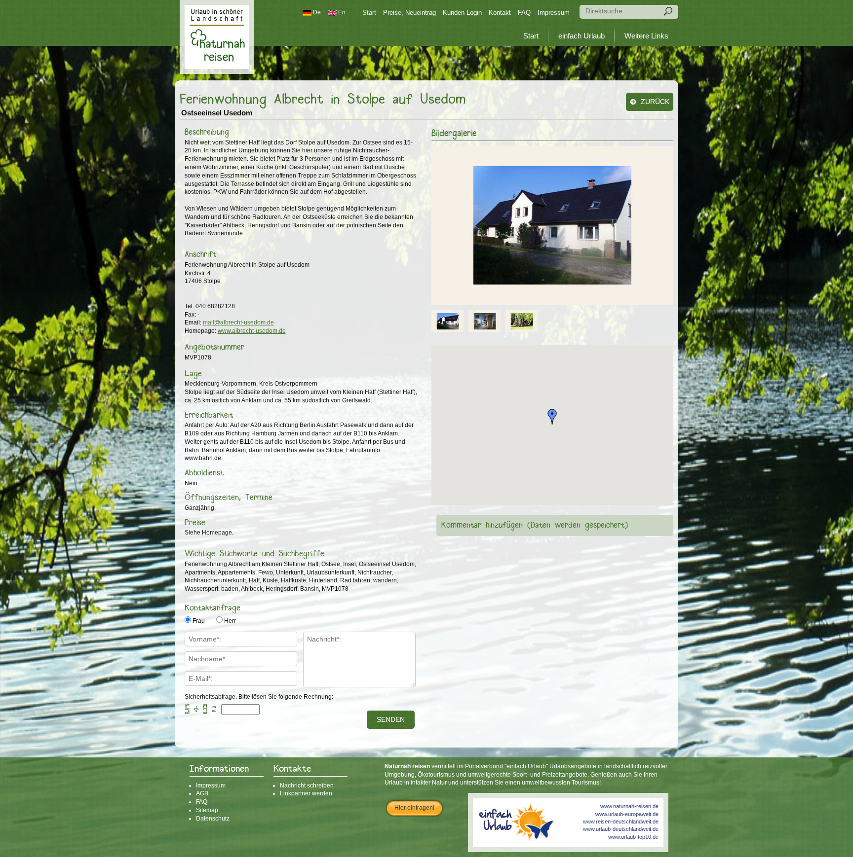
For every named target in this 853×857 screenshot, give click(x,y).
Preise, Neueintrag (409, 12)
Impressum (554, 12)
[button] (552, 417)
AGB (202, 793)
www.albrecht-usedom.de (252, 330)
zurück (654, 102)
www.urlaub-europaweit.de (627, 814)
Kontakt (500, 12)
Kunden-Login (462, 12)
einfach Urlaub (581, 36)
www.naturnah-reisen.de (629, 806)
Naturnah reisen (217, 37)
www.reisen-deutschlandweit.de (621, 821)
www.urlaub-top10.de (633, 837)
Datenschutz (213, 818)
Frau (199, 620)
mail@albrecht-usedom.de (238, 322)
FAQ (524, 12)
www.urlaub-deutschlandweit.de (621, 829)
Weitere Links (646, 36)
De (316, 12)
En (341, 12)
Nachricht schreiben (307, 785)
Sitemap (207, 810)
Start (369, 12)
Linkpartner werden (306, 793)
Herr (230, 620)
